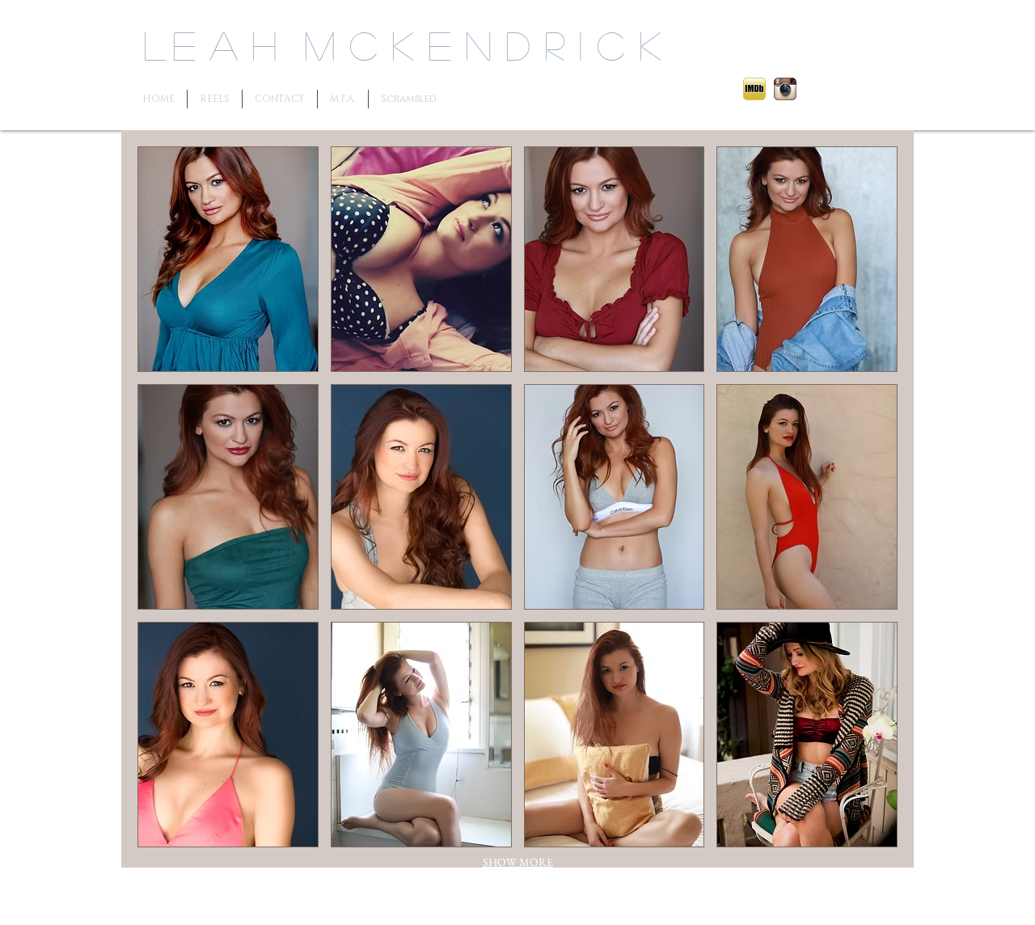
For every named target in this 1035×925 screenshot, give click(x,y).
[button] (228, 259)
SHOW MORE (518, 862)
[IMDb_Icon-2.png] (754, 89)
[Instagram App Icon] (785, 89)
